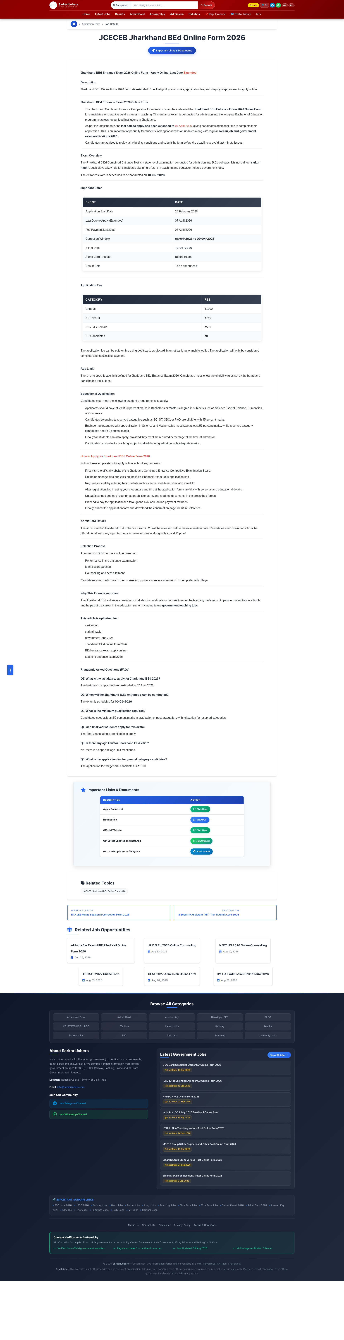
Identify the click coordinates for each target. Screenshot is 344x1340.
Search (208, 5)
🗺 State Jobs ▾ (241, 14)
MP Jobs (133, 1209)
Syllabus (194, 14)
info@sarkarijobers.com (70, 1087)
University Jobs (268, 1035)
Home (86, 14)
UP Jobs (67, 1209)
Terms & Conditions (205, 1225)
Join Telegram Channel (72, 1103)
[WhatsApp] (278, 5)
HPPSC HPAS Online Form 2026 (181, 1096)
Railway (219, 1026)
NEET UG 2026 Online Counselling (243, 945)
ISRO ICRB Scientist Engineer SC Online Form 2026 (192, 1080)
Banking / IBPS (219, 1017)
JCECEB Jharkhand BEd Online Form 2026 (104, 891)
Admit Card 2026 (257, 1205)
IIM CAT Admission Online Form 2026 (243, 974)
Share (10, 670)
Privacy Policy (182, 1225)
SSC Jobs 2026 (63, 1205)
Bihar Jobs (82, 1209)
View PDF (202, 819)
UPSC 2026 (82, 1205)
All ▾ (258, 14)
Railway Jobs (100, 1205)
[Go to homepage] (74, 24)
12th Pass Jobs (209, 1205)
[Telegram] (272, 5)
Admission (177, 14)
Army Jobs (150, 1205)
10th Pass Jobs (188, 1205)
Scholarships (76, 1035)
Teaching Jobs (168, 1205)
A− (291, 5)
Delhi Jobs (118, 1209)
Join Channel (203, 840)
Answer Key (157, 14)
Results (120, 14)
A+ (284, 5)
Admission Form (91, 23)
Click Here (202, 809)
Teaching (220, 1035)
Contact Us (148, 1225)
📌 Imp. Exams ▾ (215, 14)
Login (254, 5)
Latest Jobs (102, 14)
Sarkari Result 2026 (233, 1205)
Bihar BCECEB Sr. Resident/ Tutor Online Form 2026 (192, 1175)
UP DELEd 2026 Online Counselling (172, 945)
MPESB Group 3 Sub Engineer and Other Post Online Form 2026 (199, 1144)
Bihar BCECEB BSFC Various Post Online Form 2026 (192, 1159)
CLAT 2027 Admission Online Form (172, 974)
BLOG (267, 1017)
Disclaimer (165, 1225)
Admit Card (137, 14)
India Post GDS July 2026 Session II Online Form (190, 1112)
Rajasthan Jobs (100, 1209)
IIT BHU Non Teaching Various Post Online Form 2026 (193, 1128)
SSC (124, 1035)
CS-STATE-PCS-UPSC (76, 1026)
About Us (133, 1225)
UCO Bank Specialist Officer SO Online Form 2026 (192, 1064)
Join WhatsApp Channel (73, 1114)
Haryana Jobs (149, 1209)
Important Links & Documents (174, 50)
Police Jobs (133, 1205)
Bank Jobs (117, 1205)
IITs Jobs (124, 1026)
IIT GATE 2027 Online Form (100, 974)
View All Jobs (277, 1055)
